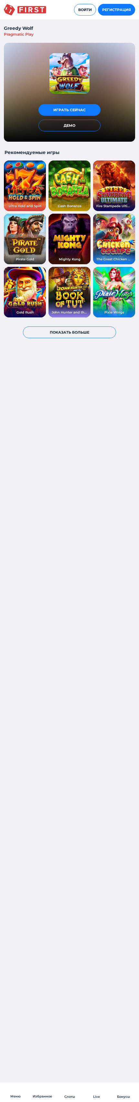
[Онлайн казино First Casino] (25, 9)
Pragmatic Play (19, 34)
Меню (15, 1096)
